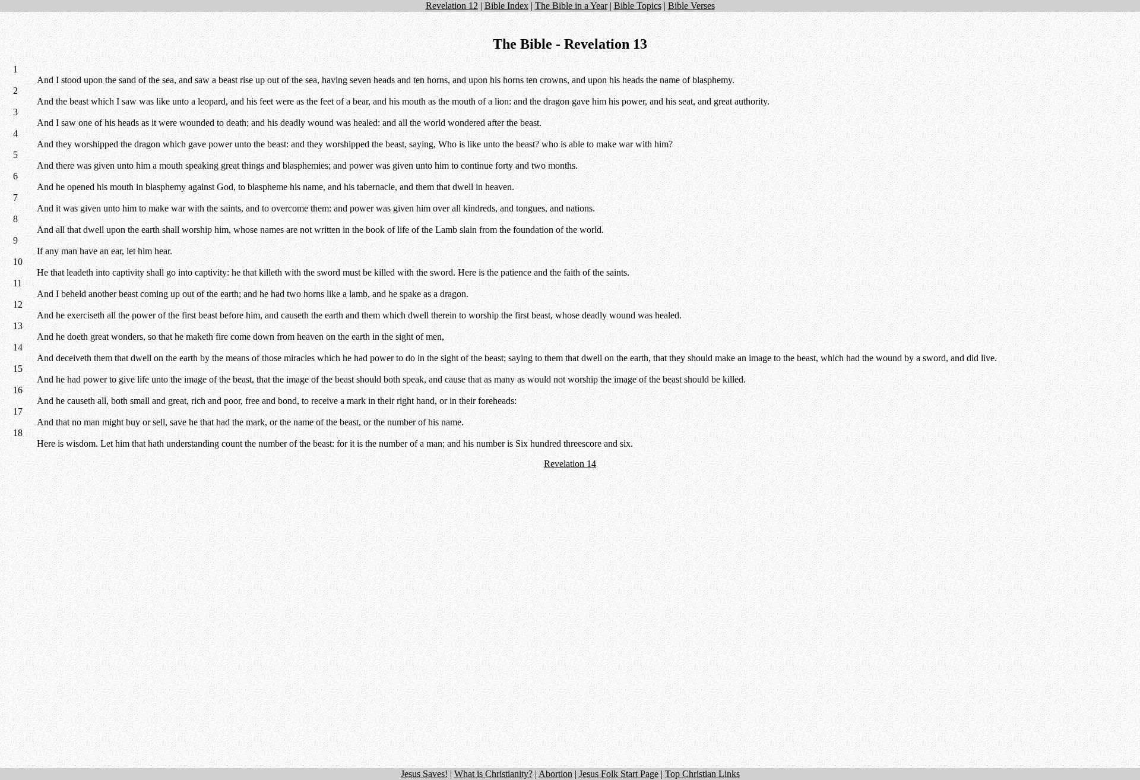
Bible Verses (691, 6)
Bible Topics (637, 6)
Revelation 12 (452, 6)
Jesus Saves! (424, 774)
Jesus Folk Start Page (618, 774)
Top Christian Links (702, 774)
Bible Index (506, 6)
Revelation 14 (570, 464)
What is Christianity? (493, 774)
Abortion (555, 774)
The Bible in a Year (571, 6)
